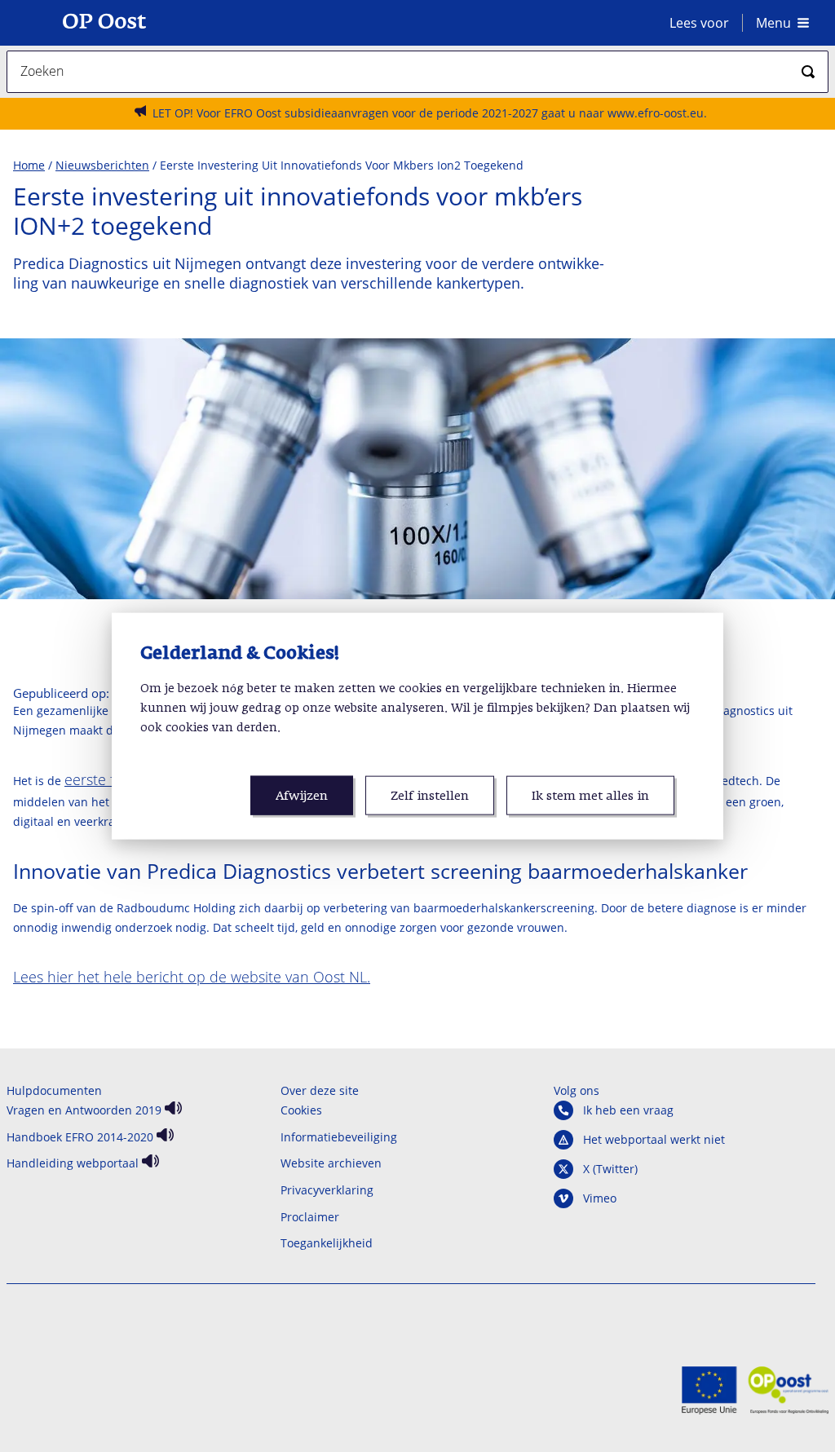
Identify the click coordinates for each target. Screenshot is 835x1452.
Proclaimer (310, 1217)
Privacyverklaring (327, 1190)
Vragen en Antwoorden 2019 (84, 1110)
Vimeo (599, 1198)
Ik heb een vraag (628, 1110)
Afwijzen (302, 796)
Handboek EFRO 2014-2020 (80, 1137)
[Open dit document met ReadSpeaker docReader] (171, 1110)
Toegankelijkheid (327, 1243)
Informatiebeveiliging (339, 1137)
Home (29, 165)
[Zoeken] (808, 71)
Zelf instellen (430, 796)
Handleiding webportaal (73, 1163)
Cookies (301, 1110)
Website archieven (331, 1163)
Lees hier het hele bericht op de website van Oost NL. (191, 976)
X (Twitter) (610, 1169)
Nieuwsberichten (102, 165)
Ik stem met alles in (590, 796)
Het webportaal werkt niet (654, 1139)
